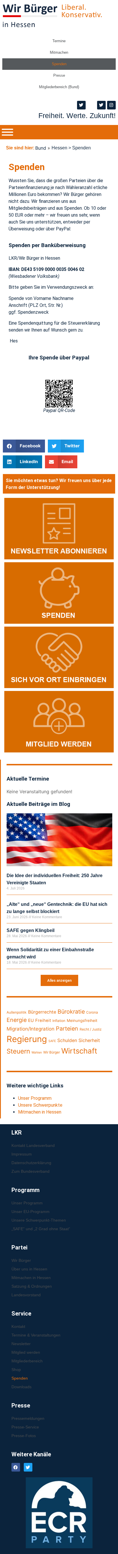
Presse (59, 75)
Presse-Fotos (23, 1435)
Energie (17, 1019)
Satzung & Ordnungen (31, 1286)
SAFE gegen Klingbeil (30, 930)
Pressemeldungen (27, 1418)
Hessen (59, 147)
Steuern (18, 1051)
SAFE (52, 1041)
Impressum (21, 1154)
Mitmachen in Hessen (39, 1112)
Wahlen (37, 1052)
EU (31, 1020)
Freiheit (43, 1020)
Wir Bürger (51, 1052)
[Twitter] (81, 105)
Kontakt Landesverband (33, 1145)
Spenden (59, 64)
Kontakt (18, 1326)
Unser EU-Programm (30, 1211)
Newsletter (21, 1343)
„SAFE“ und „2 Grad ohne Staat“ (40, 1228)
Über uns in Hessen (29, 1269)
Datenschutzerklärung (31, 1162)
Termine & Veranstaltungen (35, 1335)
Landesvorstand (26, 1295)
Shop (16, 1369)
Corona (92, 1012)
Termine (59, 41)
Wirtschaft (79, 1050)
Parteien (67, 1028)
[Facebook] (15, 1467)
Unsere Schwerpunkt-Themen (38, 1220)
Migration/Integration (30, 1029)
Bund (40, 148)
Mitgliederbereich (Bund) (59, 87)
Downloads (21, 1386)
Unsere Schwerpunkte (40, 1105)
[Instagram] (111, 105)
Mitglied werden (25, 1352)
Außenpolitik (17, 1012)
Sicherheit (89, 1040)
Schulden (67, 1040)
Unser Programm (35, 1098)
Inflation (58, 1020)
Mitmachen (59, 52)
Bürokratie (71, 1011)
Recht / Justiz (91, 1029)
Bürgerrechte (42, 1012)
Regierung (27, 1039)
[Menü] (7, 132)
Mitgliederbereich (27, 1361)
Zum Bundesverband (30, 1171)
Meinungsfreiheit (82, 1020)
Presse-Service (25, 1427)
